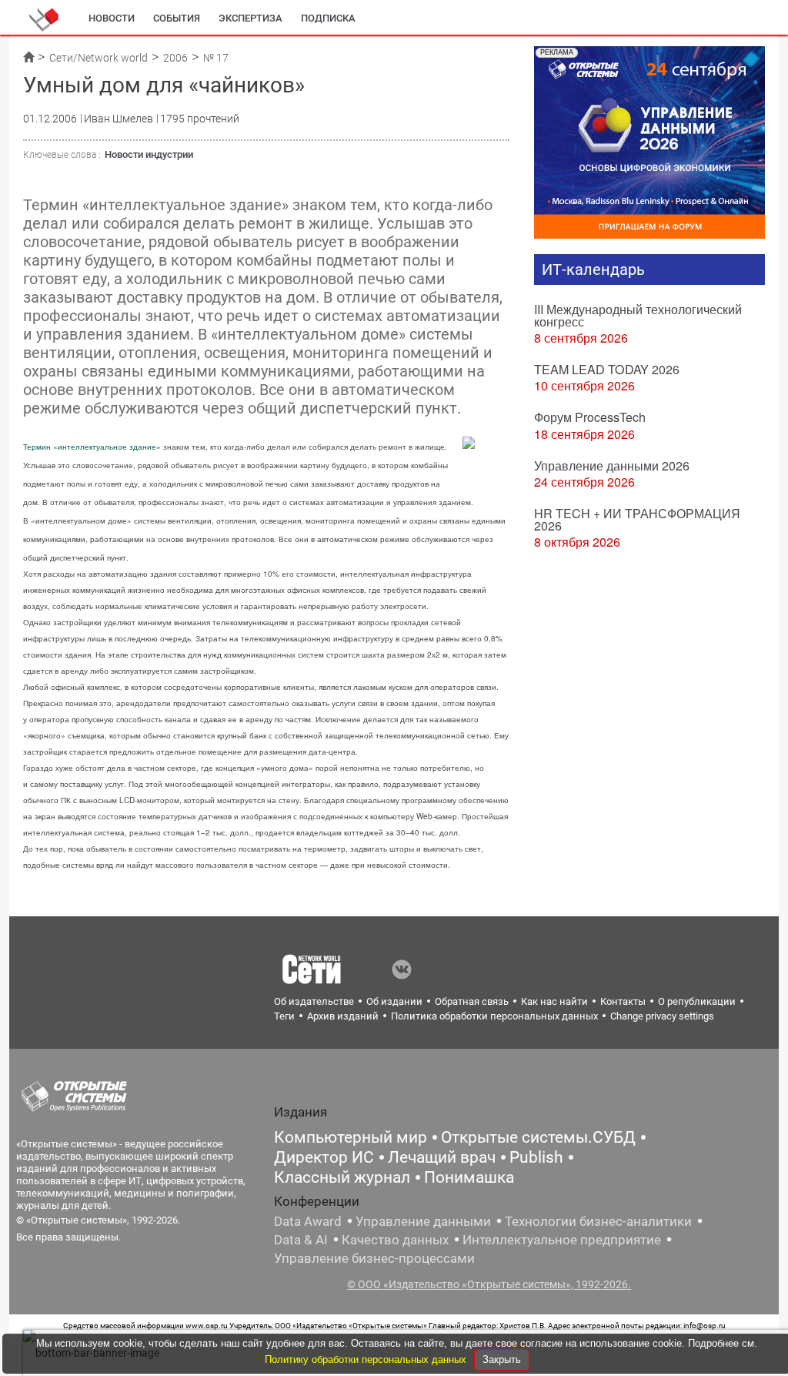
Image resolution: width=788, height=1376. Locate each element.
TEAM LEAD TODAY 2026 (606, 369)
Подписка (328, 18)
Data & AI (301, 1239)
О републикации (697, 1001)
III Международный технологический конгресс (638, 315)
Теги (284, 1016)
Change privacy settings (662, 1016)
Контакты (623, 1001)
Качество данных (395, 1239)
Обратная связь (472, 1001)
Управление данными (423, 1221)
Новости (111, 18)
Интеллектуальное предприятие (561, 1239)
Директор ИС (324, 1157)
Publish (536, 1157)
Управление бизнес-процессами (374, 1258)
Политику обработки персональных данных (367, 1359)
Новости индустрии (149, 154)
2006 (175, 58)
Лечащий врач (442, 1157)
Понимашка (469, 1177)
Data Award (308, 1221)
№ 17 (216, 58)
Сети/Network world (98, 58)
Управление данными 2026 (612, 465)
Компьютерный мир (350, 1137)
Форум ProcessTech (590, 417)
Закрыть (501, 1359)
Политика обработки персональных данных (494, 1016)
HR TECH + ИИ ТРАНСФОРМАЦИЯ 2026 (637, 519)
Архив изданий (343, 1016)
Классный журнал (342, 1177)
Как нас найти (554, 1001)
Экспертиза (250, 18)
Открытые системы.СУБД (538, 1137)
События (176, 18)
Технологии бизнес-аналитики (598, 1221)
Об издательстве (314, 1001)
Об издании (394, 1001)
